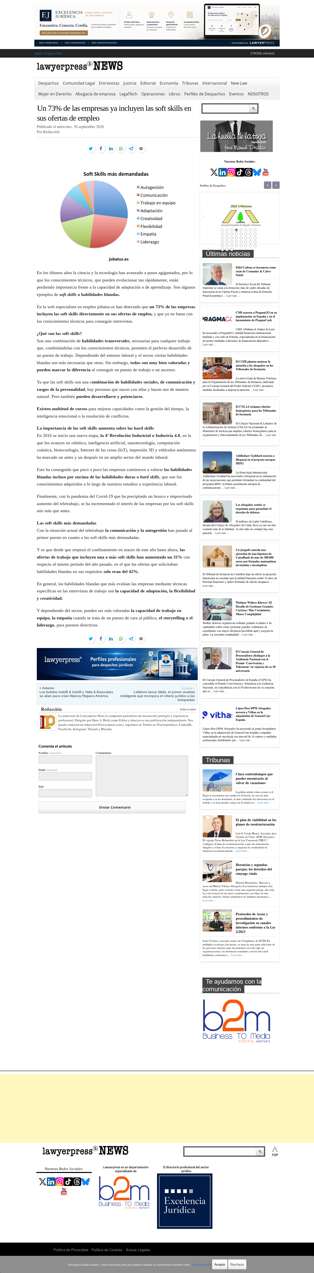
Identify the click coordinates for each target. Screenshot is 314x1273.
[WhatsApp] (121, 148)
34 (227, 245)
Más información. (202, 1264)
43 (231, 249)
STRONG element (262, 53)
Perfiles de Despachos (204, 94)
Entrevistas (109, 83)
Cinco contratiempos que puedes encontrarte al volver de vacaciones (254, 778)
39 (250, 245)
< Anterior (46, 688)
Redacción (51, 709)
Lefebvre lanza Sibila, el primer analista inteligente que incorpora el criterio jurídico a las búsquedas (157, 696)
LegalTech (128, 94)
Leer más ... (233, 295)
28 (236, 241)
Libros (174, 94)
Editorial (148, 83)
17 (222, 237)
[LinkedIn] (110, 148)
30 (245, 241)
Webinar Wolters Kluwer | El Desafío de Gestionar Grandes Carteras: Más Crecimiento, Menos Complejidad (254, 608)
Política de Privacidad (70, 1249)
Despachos (48, 83)
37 (241, 245)
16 (255, 233)
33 (222, 245)
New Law (239, 83)
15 (250, 233)
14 (245, 233)
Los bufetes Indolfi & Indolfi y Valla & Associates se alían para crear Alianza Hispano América (76, 694)
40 (255, 245)
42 (227, 249)
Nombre (50, 753)
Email (48, 770)
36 (236, 245)
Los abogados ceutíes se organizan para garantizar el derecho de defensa (253, 508)
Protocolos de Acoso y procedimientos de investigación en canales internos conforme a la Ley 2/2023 (255, 922)
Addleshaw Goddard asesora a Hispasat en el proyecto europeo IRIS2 (255, 459)
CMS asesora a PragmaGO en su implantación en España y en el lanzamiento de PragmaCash (256, 316)
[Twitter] (90, 148)
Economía (169, 83)
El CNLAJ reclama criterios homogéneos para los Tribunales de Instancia (256, 410)
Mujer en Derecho (55, 94)
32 (255, 241)
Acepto (219, 1264)
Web (41, 787)
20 (236, 237)
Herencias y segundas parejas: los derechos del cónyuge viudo (254, 869)
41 (222, 249)
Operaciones (153, 94)
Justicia (129, 83)
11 (231, 233)
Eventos (236, 94)
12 (236, 233)
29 (241, 241)
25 (222, 241)
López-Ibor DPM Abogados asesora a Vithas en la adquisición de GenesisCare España (253, 714)
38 (245, 245)
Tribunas (190, 83)
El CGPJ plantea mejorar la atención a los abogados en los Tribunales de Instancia (254, 365)
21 (241, 237)
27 (231, 241)
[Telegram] (131, 148)
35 (231, 245)
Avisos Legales (138, 1249)
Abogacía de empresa (96, 94)
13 (241, 233)
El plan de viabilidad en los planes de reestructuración (256, 822)
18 (227, 237)
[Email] (141, 148)
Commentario (103, 753)
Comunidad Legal (79, 83)
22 (245, 237)
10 (227, 233)
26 (227, 241)
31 (250, 241)
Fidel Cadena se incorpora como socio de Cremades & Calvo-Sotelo (256, 271)
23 (250, 237)
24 (255, 237)
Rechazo (237, 1264)
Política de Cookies (107, 1249)
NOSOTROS (258, 94)
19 (231, 237)
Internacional (214, 83)
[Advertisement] (157, 1108)
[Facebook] (100, 148)
